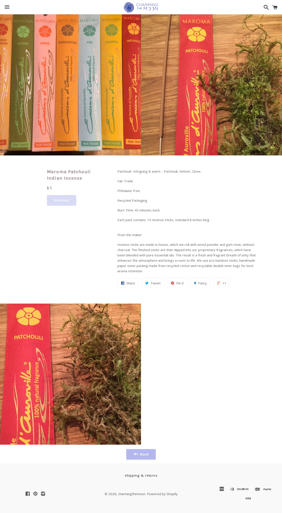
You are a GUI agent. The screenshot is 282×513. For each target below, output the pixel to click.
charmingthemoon (131, 494)
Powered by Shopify (162, 494)
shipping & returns (141, 476)
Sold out (61, 200)
